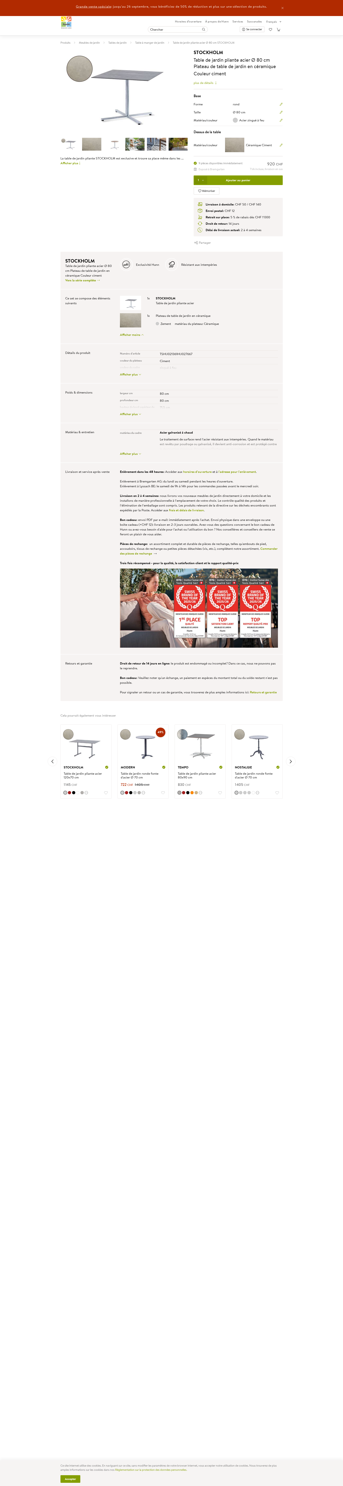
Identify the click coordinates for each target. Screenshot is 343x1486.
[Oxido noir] (73, 792)
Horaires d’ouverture (188, 21)
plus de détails (204, 83)
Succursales (254, 21)
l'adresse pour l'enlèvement (237, 471)
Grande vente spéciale (93, 6)
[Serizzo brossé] (135, 792)
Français (271, 22)
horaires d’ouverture (197, 471)
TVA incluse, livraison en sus (266, 169)
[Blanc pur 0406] (77, 792)
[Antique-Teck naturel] (196, 792)
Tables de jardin (117, 43)
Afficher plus (69, 163)
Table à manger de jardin (149, 43)
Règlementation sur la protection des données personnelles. (151, 1470)
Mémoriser (208, 191)
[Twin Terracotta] (192, 792)
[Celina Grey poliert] (249, 792)
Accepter (70, 1479)
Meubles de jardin (89, 43)
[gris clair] (82, 792)
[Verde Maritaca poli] (240, 792)
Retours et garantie (263, 692)
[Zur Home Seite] (66, 22)
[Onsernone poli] (244, 792)
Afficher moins (130, 334)
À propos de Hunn (217, 21)
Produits (65, 43)
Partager (204, 242)
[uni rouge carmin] (69, 792)
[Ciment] (65, 792)
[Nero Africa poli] (130, 792)
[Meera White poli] (253, 792)
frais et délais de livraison (186, 510)
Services (237, 21)
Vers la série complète (81, 280)
